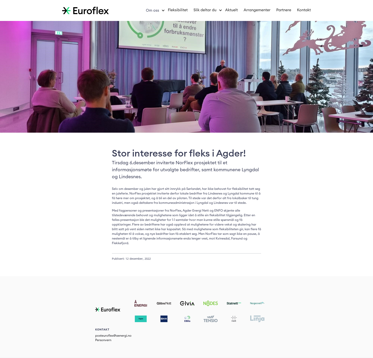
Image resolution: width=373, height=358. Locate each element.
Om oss (152, 10)
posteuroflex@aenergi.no (113, 335)
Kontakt (304, 10)
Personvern (103, 340)
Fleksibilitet (178, 10)
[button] (154, 11)
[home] (85, 10)
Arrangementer (257, 10)
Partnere (283, 10)
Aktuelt (231, 10)
